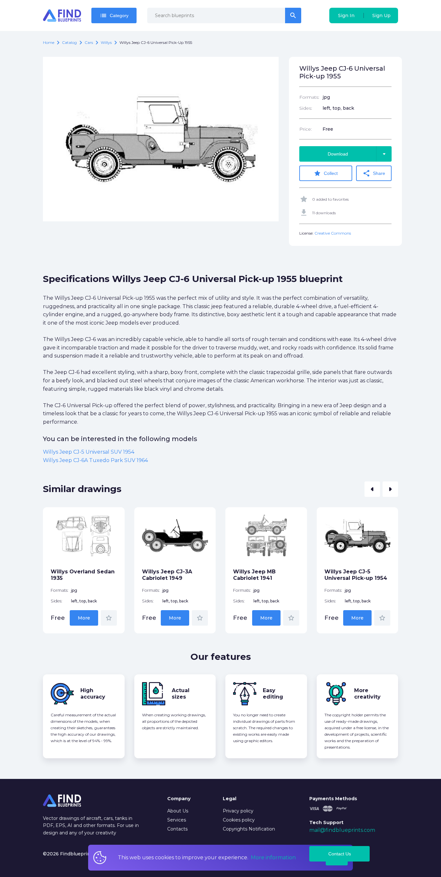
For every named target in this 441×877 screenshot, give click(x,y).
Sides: (305, 108)
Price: (305, 129)
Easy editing (273, 693)
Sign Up (381, 15)
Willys (106, 42)
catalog (69, 42)
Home (48, 42)
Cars (89, 42)
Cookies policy (239, 820)
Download (358, 154)
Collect (325, 173)
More (84, 618)
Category (113, 15)
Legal (229, 798)
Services (176, 820)
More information (273, 857)
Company (178, 798)
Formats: (309, 97)
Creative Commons (332, 233)
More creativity (367, 693)
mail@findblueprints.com (342, 830)
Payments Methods (333, 798)
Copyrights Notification (249, 829)
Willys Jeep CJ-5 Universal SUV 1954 (88, 452)
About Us (177, 811)
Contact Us (339, 853)
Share (374, 173)
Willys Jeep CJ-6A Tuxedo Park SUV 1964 (95, 460)
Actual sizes (181, 693)
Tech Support (326, 822)
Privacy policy (238, 811)
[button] (372, 489)
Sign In (346, 15)
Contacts (177, 829)
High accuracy (92, 693)
